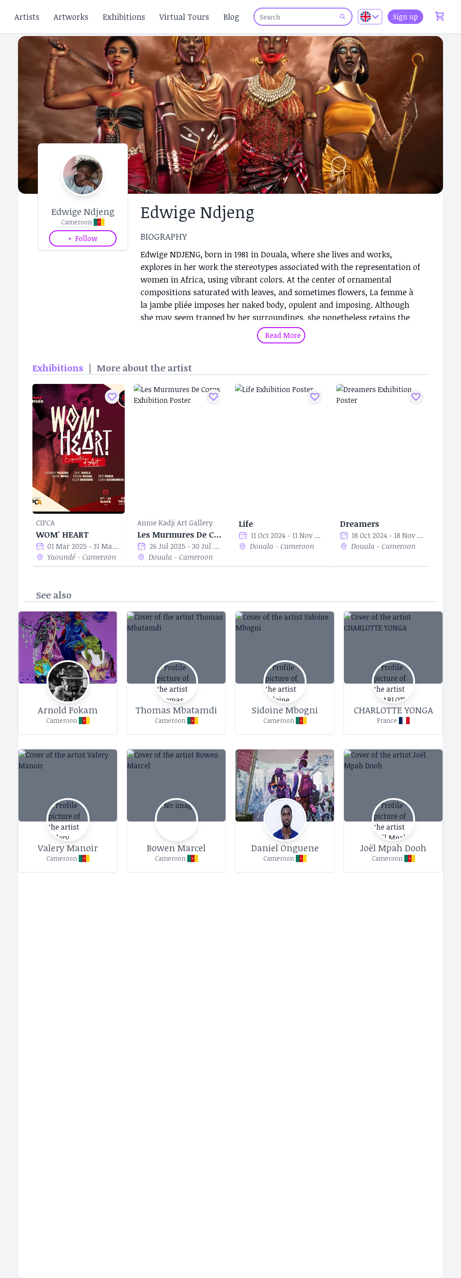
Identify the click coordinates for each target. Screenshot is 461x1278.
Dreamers (359, 523)
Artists (26, 16)
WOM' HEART (62, 534)
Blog (231, 16)
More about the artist (144, 367)
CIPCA (45, 523)
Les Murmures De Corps (179, 534)
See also (54, 595)
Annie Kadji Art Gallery (175, 523)
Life (246, 523)
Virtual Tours (184, 16)
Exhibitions (124, 16)
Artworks (71, 16)
